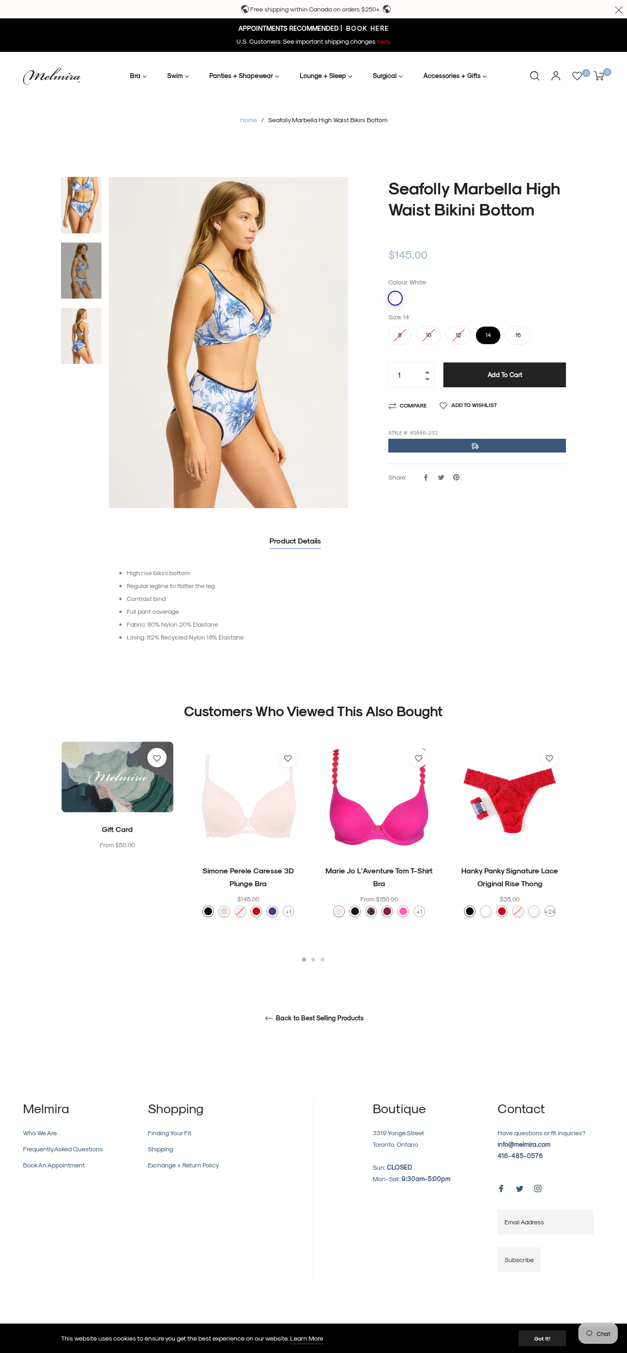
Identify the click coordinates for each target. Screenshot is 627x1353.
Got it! (542, 1338)
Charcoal (355, 911)
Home (248, 120)
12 (458, 332)
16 (518, 332)
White (395, 298)
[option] (117, 814)
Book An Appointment (54, 1165)
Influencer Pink (403, 911)
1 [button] (304, 959)
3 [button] (322, 959)
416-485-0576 (520, 1156)
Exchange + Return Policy (183, 1165)
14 (488, 332)
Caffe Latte (339, 911)
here (383, 41)
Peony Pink (387, 911)
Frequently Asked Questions (63, 1149)
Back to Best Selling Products (319, 1018)
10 (428, 332)
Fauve (371, 911)
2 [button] (313, 959)
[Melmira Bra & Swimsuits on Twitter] (519, 1187)
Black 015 (208, 911)
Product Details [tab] (295, 540)
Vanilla (534, 911)
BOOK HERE (366, 28)
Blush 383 (240, 911)
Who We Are (40, 1133)
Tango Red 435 (256, 911)
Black (470, 911)
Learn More (306, 1338)
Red (502, 911)
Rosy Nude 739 (224, 911)
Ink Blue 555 (272, 911)
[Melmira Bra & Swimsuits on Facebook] (501, 1187)
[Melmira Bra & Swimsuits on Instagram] (538, 1187)
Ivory (518, 911)
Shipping (160, 1149)
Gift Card (117, 829)
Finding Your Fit (169, 1133)
